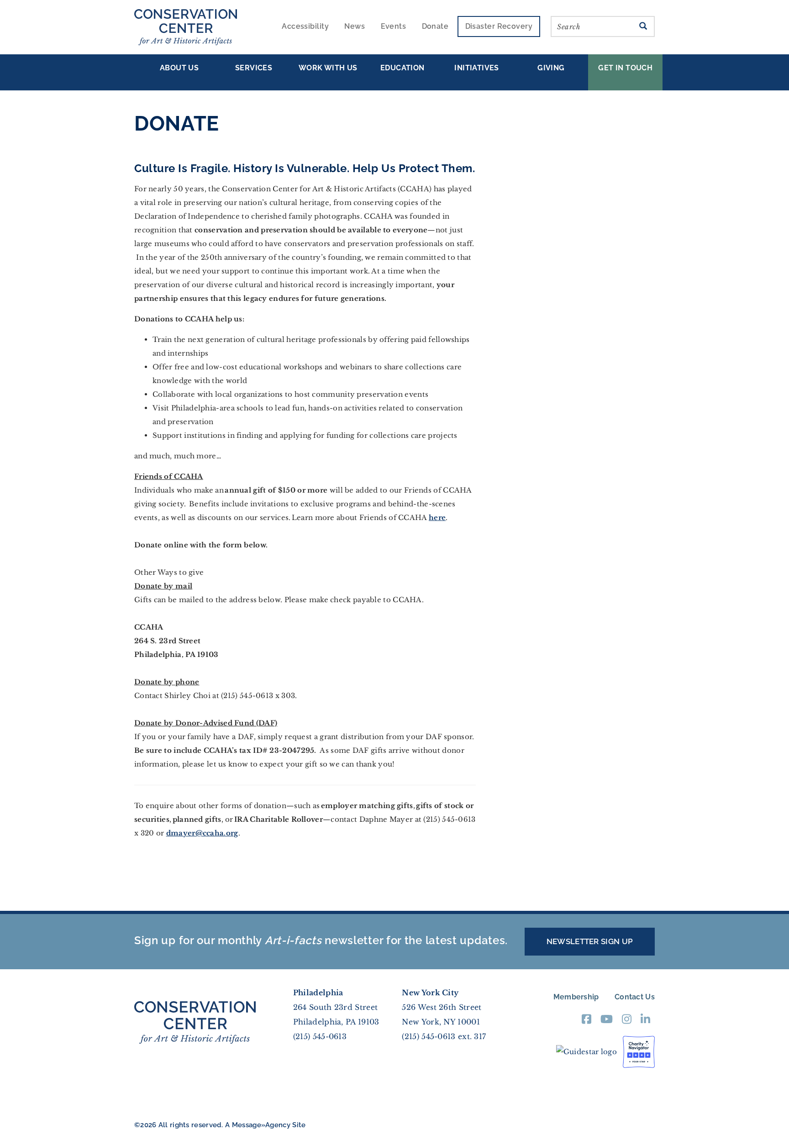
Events (393, 26)
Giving (550, 67)
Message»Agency (261, 1125)
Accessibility (305, 26)
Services (253, 67)
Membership (576, 997)
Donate (435, 26)
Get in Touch (625, 67)
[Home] (189, 27)
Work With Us (328, 67)
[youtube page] (606, 1022)
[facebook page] (586, 1022)
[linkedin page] (645, 1022)
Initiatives (476, 67)
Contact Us (635, 997)
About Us (179, 67)
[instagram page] (626, 1022)
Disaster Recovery (499, 26)
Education (402, 67)
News (354, 26)
